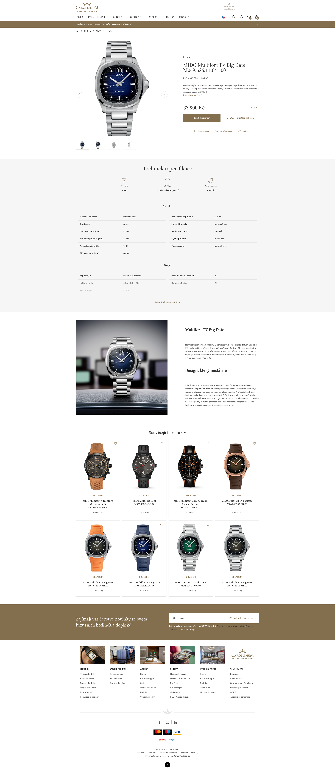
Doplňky (134, 17)
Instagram (167, 722)
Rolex (79, 17)
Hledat (233, 17)
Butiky (170, 17)
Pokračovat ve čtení (192, 95)
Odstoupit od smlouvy (189, 752)
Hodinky (115, 17)
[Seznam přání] (115, 443)
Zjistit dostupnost (202, 117)
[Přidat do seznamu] (165, 46)
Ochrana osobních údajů (147, 752)
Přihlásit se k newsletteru (241, 618)
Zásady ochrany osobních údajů (230, 626)
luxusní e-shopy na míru (163, 756)
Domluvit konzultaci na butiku (240, 117)
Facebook (160, 722)
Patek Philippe (97, 17)
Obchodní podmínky (168, 752)
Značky (153, 17)
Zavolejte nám (226, 131)
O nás (182, 17)
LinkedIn (175, 722)
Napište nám (204, 131)
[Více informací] (167, 764)
